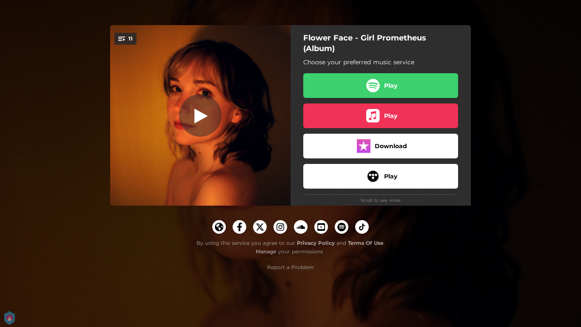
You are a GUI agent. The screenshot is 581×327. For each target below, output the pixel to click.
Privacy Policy (316, 243)
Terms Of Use (366, 243)
